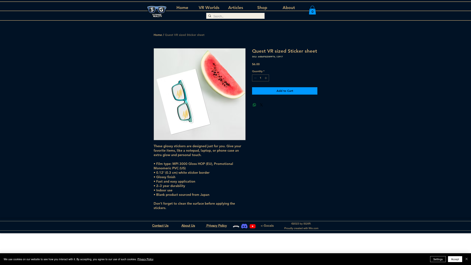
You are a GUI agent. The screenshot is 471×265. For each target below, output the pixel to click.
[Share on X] (261, 105)
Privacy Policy (145, 259)
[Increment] (266, 78)
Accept (455, 259)
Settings (438, 259)
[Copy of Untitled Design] (236, 226)
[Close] (466, 259)
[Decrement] (255, 78)
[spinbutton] (260, 78)
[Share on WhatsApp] (254, 105)
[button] (312, 10)
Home (158, 35)
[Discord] (244, 226)
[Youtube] (252, 226)
